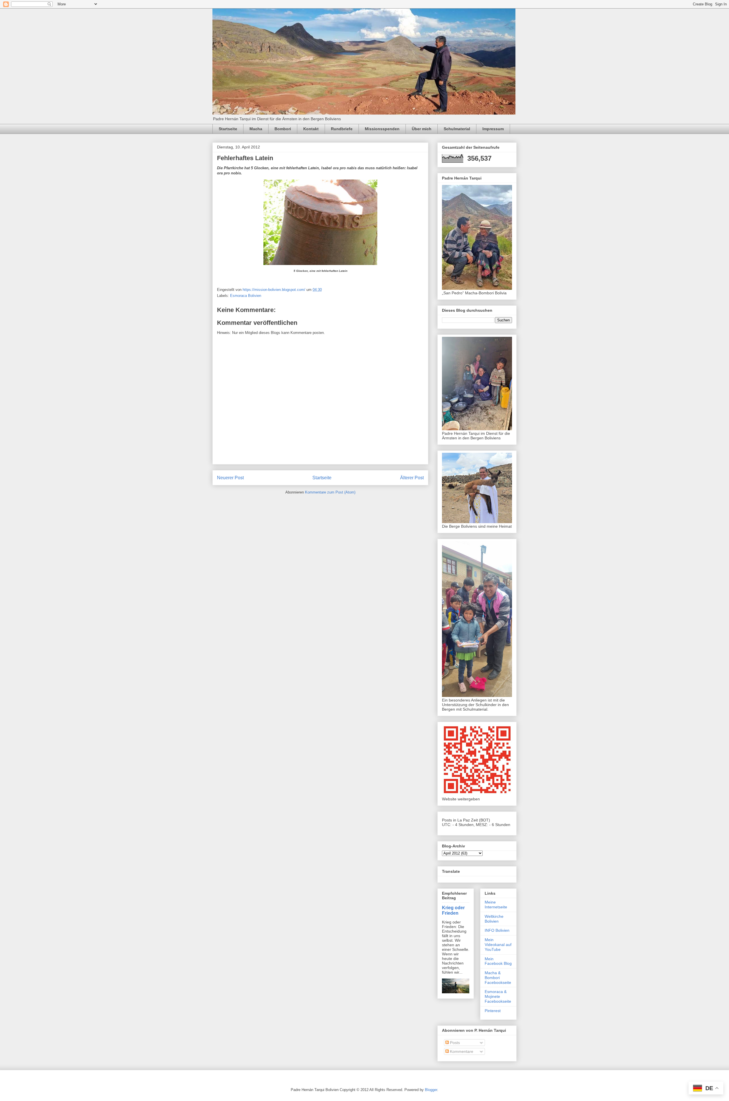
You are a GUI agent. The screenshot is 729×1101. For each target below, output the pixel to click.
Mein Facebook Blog (498, 961)
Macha (255, 129)
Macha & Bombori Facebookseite (498, 977)
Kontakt (311, 129)
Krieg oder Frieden (453, 910)
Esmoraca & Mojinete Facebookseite (498, 996)
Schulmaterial (457, 129)
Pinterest (493, 1010)
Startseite (228, 129)
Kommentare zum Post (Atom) (330, 492)
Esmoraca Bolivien (245, 295)
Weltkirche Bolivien (494, 918)
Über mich (421, 129)
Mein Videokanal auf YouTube (498, 944)
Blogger (431, 1090)
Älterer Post (412, 477)
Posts (454, 1042)
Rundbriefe (342, 129)
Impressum (493, 129)
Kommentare (461, 1051)
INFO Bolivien (497, 930)
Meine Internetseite (496, 904)
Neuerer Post (230, 477)
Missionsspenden (382, 129)
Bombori (283, 129)
